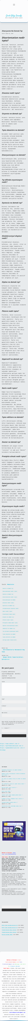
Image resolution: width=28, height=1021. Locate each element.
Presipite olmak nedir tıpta (10, 622)
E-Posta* (4, 706)
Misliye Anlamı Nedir (7, 934)
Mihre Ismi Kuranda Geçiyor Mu (10, 925)
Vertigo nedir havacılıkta (9, 640)
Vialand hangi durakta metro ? (10, 802)
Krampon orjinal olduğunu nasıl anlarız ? (13, 798)
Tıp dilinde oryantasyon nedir (11, 631)
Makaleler (10, 584)
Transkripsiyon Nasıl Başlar (9, 930)
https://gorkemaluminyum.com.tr (11, 746)
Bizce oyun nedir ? (7, 791)
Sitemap (2, 750)
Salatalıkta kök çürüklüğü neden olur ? (12, 806)
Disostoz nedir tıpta (8, 602)
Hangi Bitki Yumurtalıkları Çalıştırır (12, 658)
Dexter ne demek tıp (8, 588)
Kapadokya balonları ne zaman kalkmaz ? (12, 770)
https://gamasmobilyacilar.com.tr (12, 748)
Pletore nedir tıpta (8, 620)
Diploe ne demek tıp (8, 594)
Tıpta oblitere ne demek (9, 637)
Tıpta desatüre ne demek (9, 634)
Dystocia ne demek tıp (8, 605)
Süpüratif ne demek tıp (9, 628)
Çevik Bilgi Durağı (14, 15)
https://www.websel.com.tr (9, 743)
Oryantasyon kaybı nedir (9, 614)
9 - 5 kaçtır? (6, 728)
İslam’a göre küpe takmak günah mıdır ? (12, 795)
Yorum (3, 681)
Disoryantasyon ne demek (9, 600)
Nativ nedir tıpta (7, 611)
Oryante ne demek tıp (8, 617)
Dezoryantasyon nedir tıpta (10, 591)
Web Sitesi (4, 712)
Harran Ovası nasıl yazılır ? (9, 787)
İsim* (3, 699)
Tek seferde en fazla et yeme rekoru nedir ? (13, 783)
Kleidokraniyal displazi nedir (11, 608)
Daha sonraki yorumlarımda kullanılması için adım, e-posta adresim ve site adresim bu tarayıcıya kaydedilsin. (13, 723)
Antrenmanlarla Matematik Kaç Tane (13, 651)
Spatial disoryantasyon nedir (10, 625)
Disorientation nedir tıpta (10, 597)
